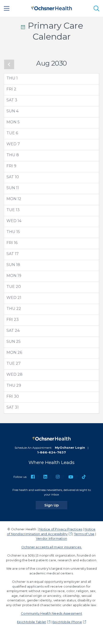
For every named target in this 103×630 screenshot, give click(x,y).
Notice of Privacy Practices (60, 529)
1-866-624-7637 (51, 452)
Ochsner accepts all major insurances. (51, 547)
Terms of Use (84, 534)
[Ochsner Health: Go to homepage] (51, 7)
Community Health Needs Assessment (51, 613)
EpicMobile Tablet (31, 622)
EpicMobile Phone (67, 622)
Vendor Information (51, 538)
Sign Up (55, 505)
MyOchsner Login (70, 447)
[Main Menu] (7, 8)
